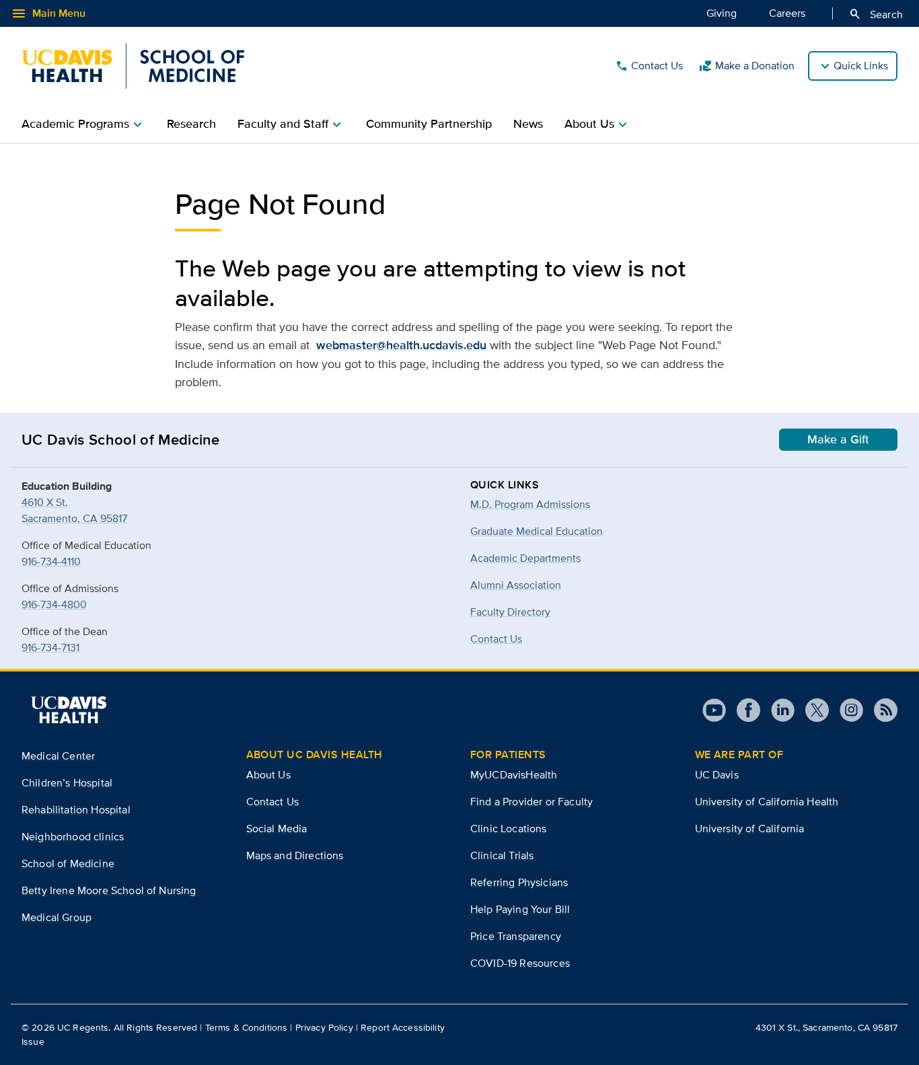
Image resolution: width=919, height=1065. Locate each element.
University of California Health (767, 801)
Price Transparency (515, 936)
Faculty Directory (510, 612)
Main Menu (48, 13)
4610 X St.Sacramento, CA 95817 (74, 510)
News (528, 124)
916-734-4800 (54, 604)
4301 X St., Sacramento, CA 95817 (826, 1027)
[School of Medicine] (133, 66)
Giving (721, 13)
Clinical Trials (502, 855)
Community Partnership (429, 124)
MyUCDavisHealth (513, 774)
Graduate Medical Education (536, 531)
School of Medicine (68, 863)
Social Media (276, 828)
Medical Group (56, 917)
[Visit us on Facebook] (743, 710)
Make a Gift (838, 439)
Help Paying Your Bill (520, 909)
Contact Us (649, 66)
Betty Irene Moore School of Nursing (109, 890)
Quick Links (861, 65)
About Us (268, 774)
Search (875, 14)
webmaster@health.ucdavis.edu (401, 345)
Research (191, 124)
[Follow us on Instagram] (846, 710)
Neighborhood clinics (73, 836)
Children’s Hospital (67, 783)
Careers (787, 13)
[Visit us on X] (812, 710)
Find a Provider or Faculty (531, 801)
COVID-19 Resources (520, 963)
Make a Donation (747, 66)
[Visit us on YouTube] (714, 710)
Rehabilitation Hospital (76, 809)
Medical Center (58, 756)
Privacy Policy (324, 1027)
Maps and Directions (295, 855)
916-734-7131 (50, 647)
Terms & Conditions (246, 1027)
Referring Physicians (519, 882)
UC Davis (717, 774)
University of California (750, 828)
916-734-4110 (51, 561)
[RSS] (880, 710)
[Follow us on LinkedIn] (777, 710)
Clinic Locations (508, 828)
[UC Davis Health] (69, 710)
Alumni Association (515, 585)
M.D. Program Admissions (530, 504)
